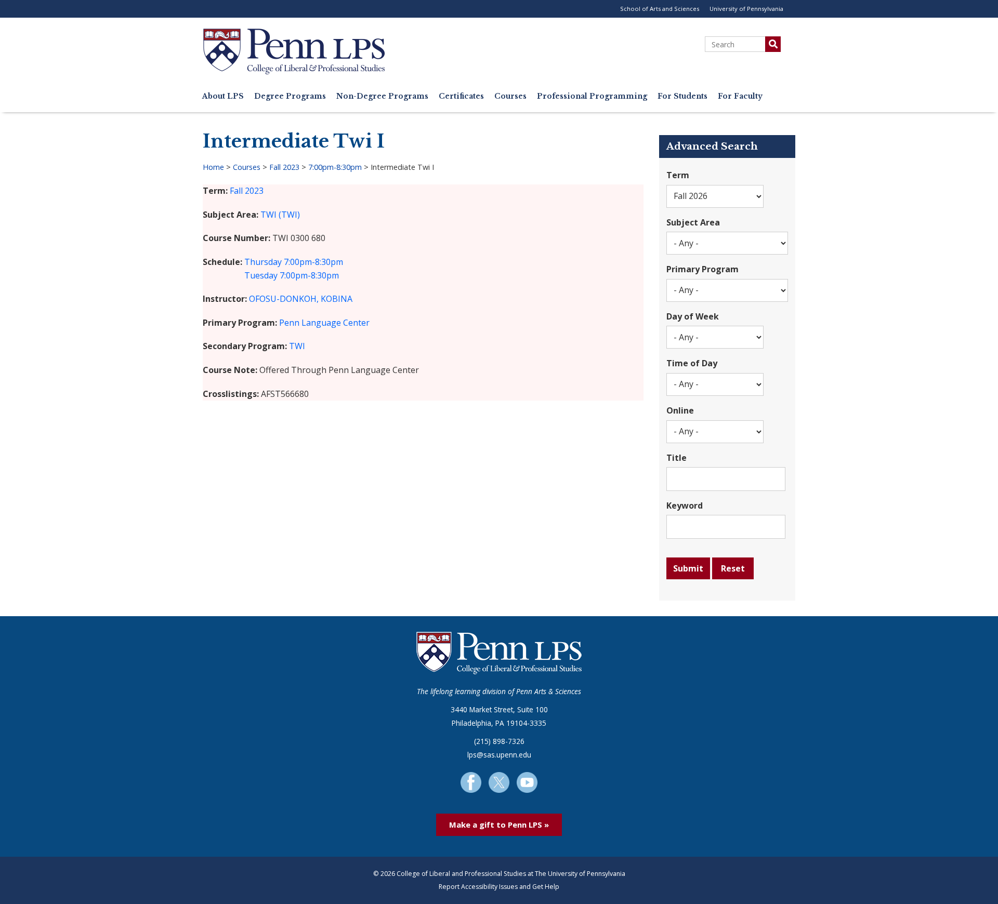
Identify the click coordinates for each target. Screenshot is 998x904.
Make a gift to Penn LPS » (499, 824)
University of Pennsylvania (746, 8)
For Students (682, 96)
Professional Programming (592, 96)
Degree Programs (290, 96)
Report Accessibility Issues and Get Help (499, 886)
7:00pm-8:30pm (335, 167)
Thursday (263, 262)
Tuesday (261, 275)
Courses (510, 96)
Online (680, 410)
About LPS (223, 96)
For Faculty (740, 96)
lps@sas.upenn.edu (499, 755)
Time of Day (691, 363)
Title (676, 457)
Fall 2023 (284, 167)
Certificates (461, 96)
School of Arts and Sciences (659, 8)
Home (213, 167)
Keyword (684, 505)
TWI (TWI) (280, 214)
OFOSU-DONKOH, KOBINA (300, 298)
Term (677, 175)
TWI (297, 346)
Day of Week (692, 316)
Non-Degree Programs (382, 96)
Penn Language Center (324, 322)
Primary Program (702, 269)
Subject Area (693, 222)
